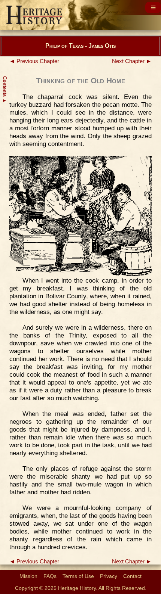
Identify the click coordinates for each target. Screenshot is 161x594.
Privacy (108, 576)
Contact (132, 576)
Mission (28, 576)
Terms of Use (78, 576)
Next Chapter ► (132, 61)
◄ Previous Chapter (34, 61)
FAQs (50, 576)
